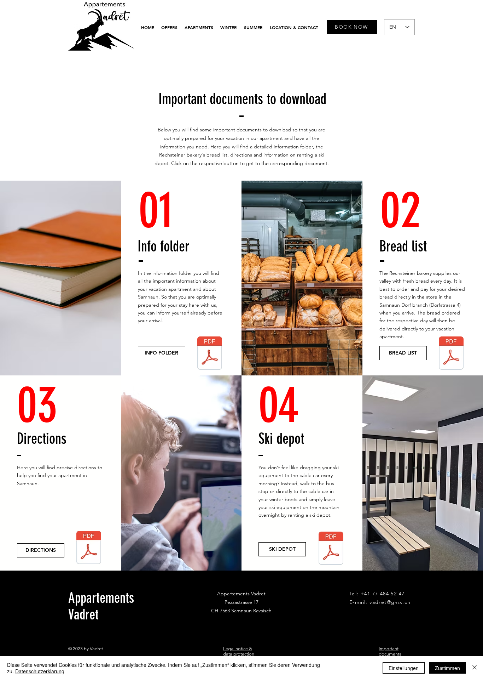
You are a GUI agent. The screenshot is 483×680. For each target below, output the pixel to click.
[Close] (474, 668)
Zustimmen (447, 668)
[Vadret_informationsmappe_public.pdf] (210, 354)
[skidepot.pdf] (331, 549)
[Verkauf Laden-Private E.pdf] (451, 354)
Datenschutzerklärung (39, 671)
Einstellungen (404, 668)
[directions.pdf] (89, 548)
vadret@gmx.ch (390, 602)
